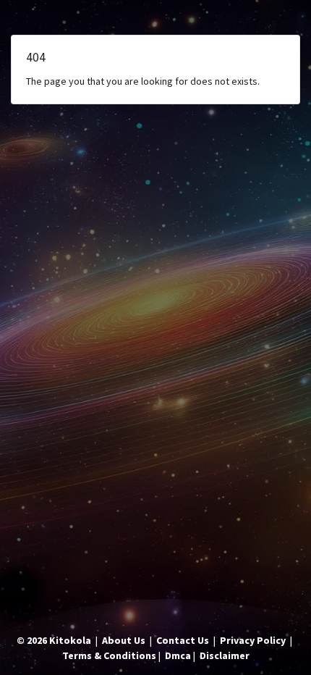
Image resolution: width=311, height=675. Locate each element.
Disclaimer (225, 655)
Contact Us (182, 640)
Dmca (178, 655)
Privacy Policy (253, 640)
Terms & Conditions (109, 655)
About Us (123, 640)
